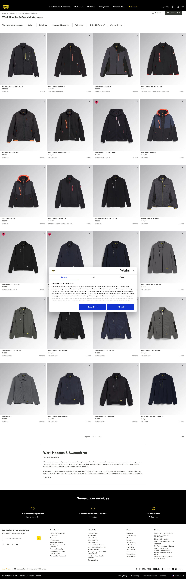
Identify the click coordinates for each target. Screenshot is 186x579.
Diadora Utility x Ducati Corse (164, 541)
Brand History (131, 535)
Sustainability (131, 542)
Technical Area (93, 533)
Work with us (92, 538)
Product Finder (132, 556)
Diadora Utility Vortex (161, 539)
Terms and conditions (150, 576)
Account (53, 538)
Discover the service (32, 517)
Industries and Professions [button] (59, 7)
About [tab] (122, 277)
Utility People (131, 545)
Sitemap (163, 576)
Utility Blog (130, 547)
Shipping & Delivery (56, 542)
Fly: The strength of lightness (164, 546)
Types (19, 13)
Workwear (13, 13)
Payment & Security (56, 549)
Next (182, 436)
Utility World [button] (104, 7)
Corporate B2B (93, 542)
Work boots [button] (78, 7)
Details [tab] (93, 277)
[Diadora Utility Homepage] (5, 7)
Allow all (121, 307)
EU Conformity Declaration (97, 547)
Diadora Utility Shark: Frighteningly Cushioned (162, 549)
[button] (133, 7)
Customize (91, 307)
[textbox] (93, 437)
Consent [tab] (64, 277)
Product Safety (55, 553)
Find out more (153, 517)
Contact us (93, 517)
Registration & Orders (57, 551)
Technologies (131, 554)
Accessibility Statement (58, 556)
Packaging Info (93, 560)
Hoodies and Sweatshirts (30, 13)
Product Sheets (93, 549)
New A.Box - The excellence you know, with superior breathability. (163, 535)
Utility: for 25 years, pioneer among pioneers (163, 557)
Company (130, 533)
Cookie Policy (135, 576)
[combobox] (94, 437)
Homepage (5, 13)
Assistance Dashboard (57, 533)
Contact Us (54, 535)
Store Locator (131, 552)
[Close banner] (133, 270)
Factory (129, 540)
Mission (129, 538)
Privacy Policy (122, 576)
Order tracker (54, 540)
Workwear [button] (91, 7)
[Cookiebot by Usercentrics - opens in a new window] (121, 270)
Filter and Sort (175, 13)
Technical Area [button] (119, 7)
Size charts (92, 535)
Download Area (93, 540)
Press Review (131, 549)
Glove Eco (157, 544)
